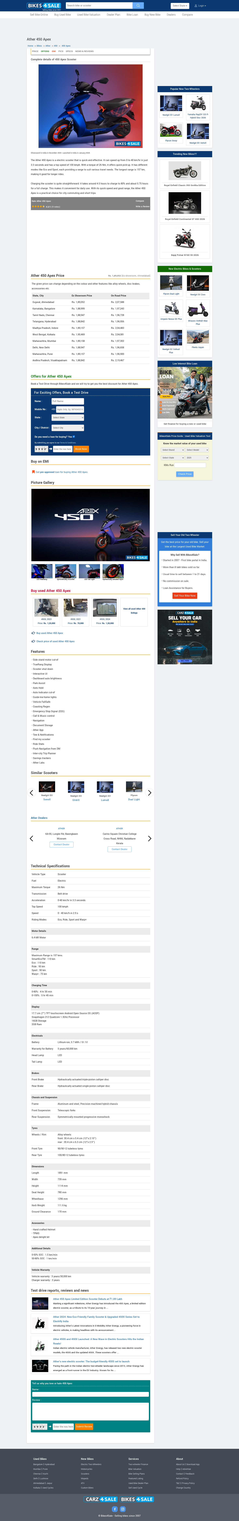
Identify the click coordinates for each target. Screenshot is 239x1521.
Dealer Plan (113, 15)
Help (178, 1469)
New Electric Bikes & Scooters (185, 269)
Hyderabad (50, 1464)
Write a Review (142, 206)
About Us (180, 1464)
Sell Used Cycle (135, 1487)
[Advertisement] (119, 27)
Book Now (81, 449)
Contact (179, 1473)
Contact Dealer (61, 844)
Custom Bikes (87, 1487)
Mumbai (37, 1469)
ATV (83, 1483)
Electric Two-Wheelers (91, 1464)
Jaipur (49, 1483)
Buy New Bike (152, 15)
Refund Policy (182, 1478)
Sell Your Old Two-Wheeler (185, 535)
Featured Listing (135, 1478)
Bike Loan (132, 15)
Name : (38, 401)
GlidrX (76, 800)
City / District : (42, 427)
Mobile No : (41, 409)
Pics (60, 51)
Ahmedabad (38, 1483)
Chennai (37, 1473)
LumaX (105, 800)
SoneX (47, 799)
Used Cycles (47, 1487)
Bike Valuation (134, 1469)
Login (201, 5)
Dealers (171, 15)
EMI (54, 51)
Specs (69, 51)
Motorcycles (86, 1469)
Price (35, 51)
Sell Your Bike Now (185, 595)
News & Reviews (84, 51)
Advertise (186, 1469)
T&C (178, 1483)
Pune (45, 1469)
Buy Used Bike (62, 15)
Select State (179, 5)
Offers (45, 51)
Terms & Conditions (68, 443)
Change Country (183, 1487)
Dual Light (134, 799)
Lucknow (44, 1478)
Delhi (35, 1478)
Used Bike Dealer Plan (138, 1483)
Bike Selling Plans (136, 1473)
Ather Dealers (39, 818)
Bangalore (38, 1464)
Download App (192, 1464)
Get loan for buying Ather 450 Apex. (62, 472)
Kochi (45, 1473)
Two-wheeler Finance (138, 1464)
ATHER (61, 828)
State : (38, 417)
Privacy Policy (188, 1483)
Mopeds (84, 1478)
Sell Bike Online (39, 15)
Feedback (189, 1473)
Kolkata (36, 1487)
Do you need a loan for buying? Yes (53, 437)
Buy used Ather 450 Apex (49, 633)
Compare (187, 15)
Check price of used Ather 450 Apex (55, 641)
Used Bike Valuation (88, 15)
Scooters (85, 1473)
